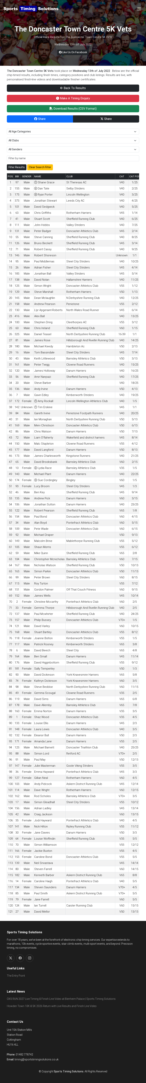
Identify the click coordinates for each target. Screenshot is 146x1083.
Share (41, 119)
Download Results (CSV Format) (75, 108)
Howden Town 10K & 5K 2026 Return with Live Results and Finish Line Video (52, 1006)
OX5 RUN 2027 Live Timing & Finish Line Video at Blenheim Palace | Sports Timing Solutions (61, 998)
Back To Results (74, 88)
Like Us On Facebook (74, 52)
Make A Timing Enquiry (74, 98)
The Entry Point (16, 975)
